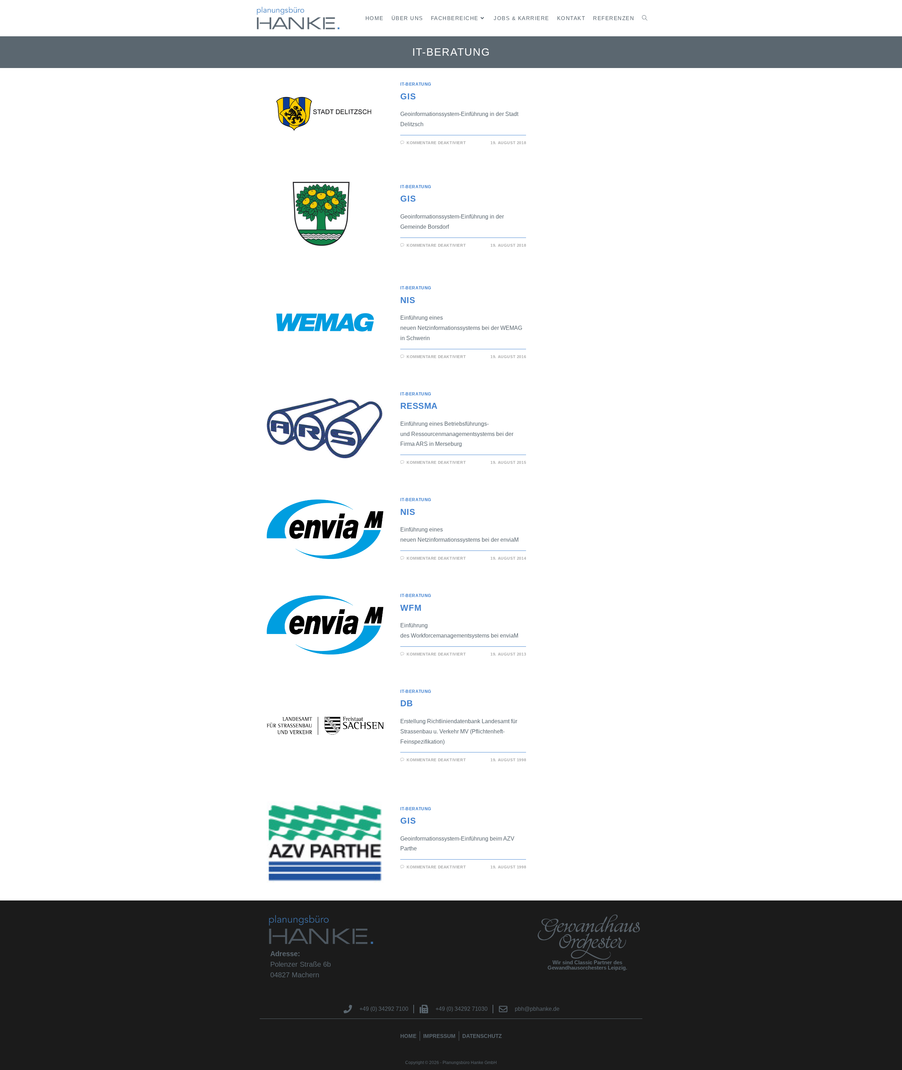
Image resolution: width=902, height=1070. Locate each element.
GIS (408, 96)
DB (406, 703)
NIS (407, 300)
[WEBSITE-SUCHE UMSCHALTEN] (644, 18)
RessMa (419, 406)
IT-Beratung (415, 84)
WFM (410, 608)
